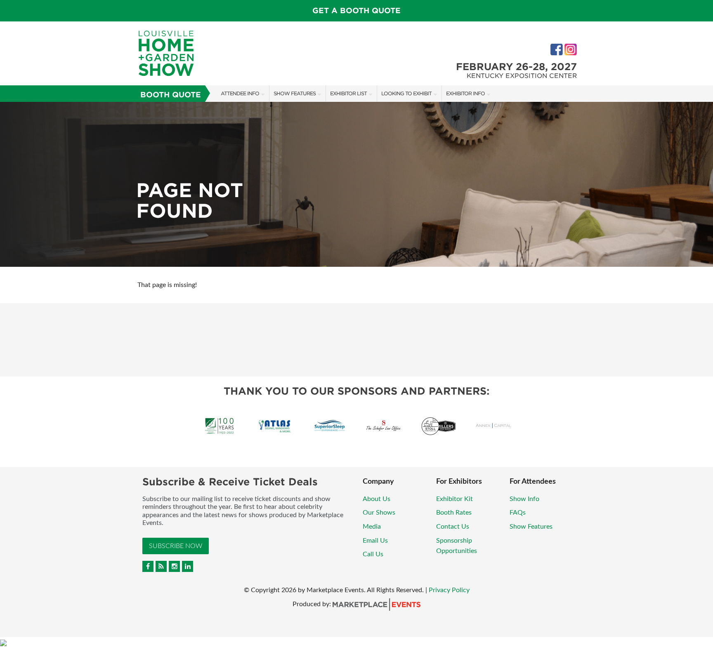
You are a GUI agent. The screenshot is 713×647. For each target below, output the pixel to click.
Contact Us (452, 526)
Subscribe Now (175, 546)
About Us (376, 499)
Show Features (295, 93)
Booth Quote (170, 94)
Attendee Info (240, 93)
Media (372, 526)
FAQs (518, 512)
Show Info (524, 499)
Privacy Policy (449, 590)
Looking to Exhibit (406, 93)
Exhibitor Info (465, 93)
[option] (356, 184)
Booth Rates (454, 512)
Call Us (373, 554)
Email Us (375, 540)
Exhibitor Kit (454, 499)
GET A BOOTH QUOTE (356, 10)
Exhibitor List (348, 93)
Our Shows (379, 512)
